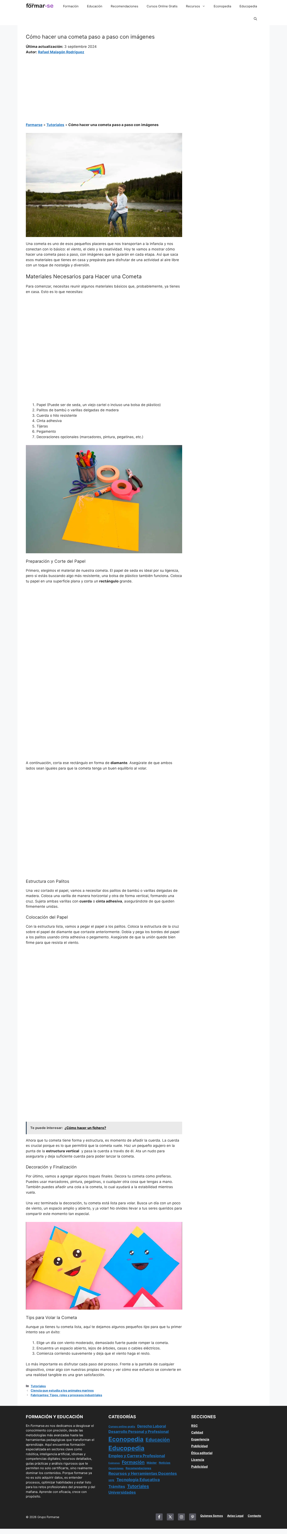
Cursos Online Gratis (162, 6)
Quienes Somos (211, 1515)
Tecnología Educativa (138, 1479)
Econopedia (222, 6)
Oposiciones (116, 1468)
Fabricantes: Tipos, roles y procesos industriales (66, 1395)
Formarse (34, 125)
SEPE (111, 1480)
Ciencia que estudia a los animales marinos (62, 1390)
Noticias (164, 1462)
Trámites (116, 1486)
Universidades (122, 1492)
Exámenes (114, 1463)
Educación (94, 6)
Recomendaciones (124, 6)
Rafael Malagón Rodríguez (61, 52)
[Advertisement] (104, 85)
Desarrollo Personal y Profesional (138, 1431)
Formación (71, 6)
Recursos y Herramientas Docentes (142, 1473)
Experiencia (200, 1439)
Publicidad (199, 1446)
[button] (255, 19)
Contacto (254, 1515)
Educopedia (248, 6)
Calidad (197, 1432)
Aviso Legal (235, 1515)
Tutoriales (55, 125)
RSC (194, 1426)
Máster (152, 1462)
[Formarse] (40, 6)
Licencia (197, 1460)
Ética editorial (201, 1453)
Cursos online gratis (121, 1426)
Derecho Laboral (151, 1426)
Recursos (193, 6)
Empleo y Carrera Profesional (136, 1455)
